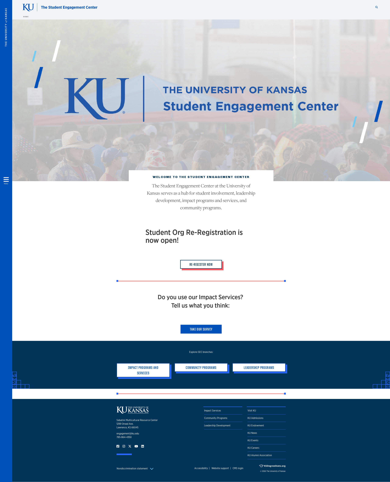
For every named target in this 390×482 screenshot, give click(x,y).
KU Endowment (256, 425)
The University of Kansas (275, 471)
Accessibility (201, 468)
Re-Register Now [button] (201, 264)
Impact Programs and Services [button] (143, 370)
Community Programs (215, 418)
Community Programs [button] (201, 367)
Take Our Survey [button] (201, 329)
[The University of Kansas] (133, 412)
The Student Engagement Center (69, 7)
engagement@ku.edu (128, 433)
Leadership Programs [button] (259, 367)
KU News (252, 433)
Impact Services (212, 410)
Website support (220, 468)
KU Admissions (255, 418)
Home (25, 17)
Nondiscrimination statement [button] (132, 468)
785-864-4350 (124, 437)
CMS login (238, 468)
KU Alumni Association (260, 455)
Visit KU (252, 410)
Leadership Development (217, 425)
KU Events (253, 440)
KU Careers (253, 447)
